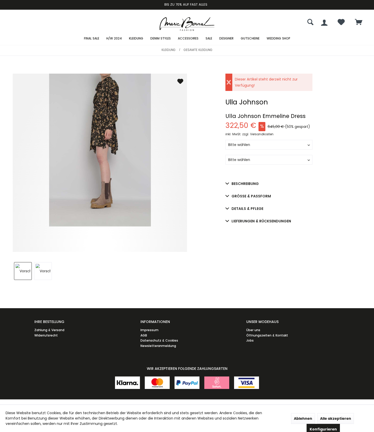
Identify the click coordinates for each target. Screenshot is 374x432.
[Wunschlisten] (341, 23)
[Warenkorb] (359, 22)
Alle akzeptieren (335, 418)
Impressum (149, 330)
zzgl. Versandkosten (258, 134)
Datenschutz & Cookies (159, 340)
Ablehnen (303, 418)
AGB (143, 335)
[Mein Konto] (324, 23)
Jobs (250, 340)
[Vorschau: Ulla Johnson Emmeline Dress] (23, 271)
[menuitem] (358, 23)
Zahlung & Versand (49, 330)
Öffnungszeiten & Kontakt (267, 335)
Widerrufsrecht (46, 335)
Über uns (253, 330)
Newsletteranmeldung (158, 346)
